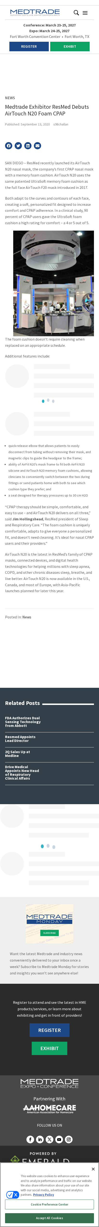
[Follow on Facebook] (30, 1139)
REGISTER (29, 46)
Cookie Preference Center (49, 1204)
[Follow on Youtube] (59, 1139)
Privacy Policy (43, 1195)
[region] (49, 1194)
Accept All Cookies (49, 1218)
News (10, 97)
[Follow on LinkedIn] (40, 1139)
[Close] (93, 1169)
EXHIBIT (70, 46)
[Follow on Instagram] (69, 1139)
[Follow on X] (49, 1139)
